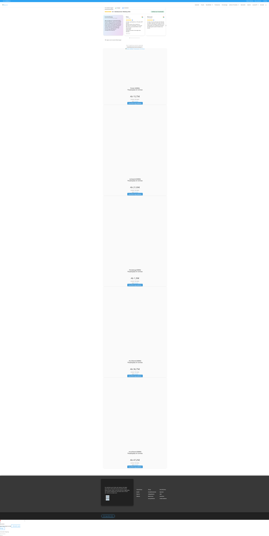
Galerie (249, 5)
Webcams (138, 496)
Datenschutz (162, 496)
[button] (117, 8)
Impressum (162, 492)
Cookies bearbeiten (163, 498)
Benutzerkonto (258, 1)
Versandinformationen (152, 492)
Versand (136, 101)
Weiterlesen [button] (128, 33)
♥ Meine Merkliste (249, 1)
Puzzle (202, 5)
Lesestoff (254, 5)
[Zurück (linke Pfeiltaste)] (0, 535)
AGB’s (161, 494)
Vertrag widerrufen (151, 498)
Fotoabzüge (224, 5)
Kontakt (262, 5)
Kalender (197, 5)
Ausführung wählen (135, 103)
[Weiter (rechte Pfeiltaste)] (2, 535)
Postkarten (217, 5)
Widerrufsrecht (150, 496)
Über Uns (138, 494)
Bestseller (243, 5)
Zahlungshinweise (151, 494)
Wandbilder (208, 5)
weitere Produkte (233, 5)
